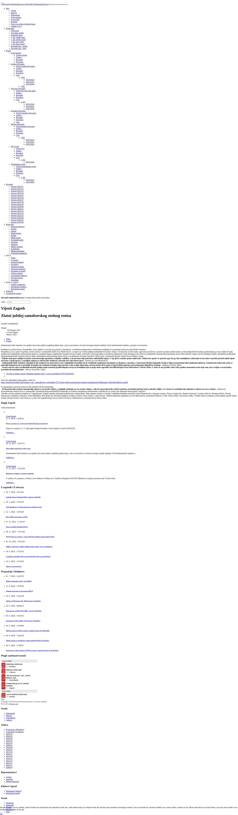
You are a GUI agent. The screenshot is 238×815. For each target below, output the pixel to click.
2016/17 (9, 754)
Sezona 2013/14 (17, 193)
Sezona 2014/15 (17, 195)
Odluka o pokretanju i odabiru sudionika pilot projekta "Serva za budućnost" (29, 546)
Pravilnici (19, 62)
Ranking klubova (17, 227)
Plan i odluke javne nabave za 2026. (17, 517)
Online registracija (18, 284)
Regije (8, 51)
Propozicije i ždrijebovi (15, 730)
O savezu (14, 260)
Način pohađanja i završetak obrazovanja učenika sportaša (24, 507)
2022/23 (9, 741)
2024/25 (9, 736)
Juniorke (14, 244)
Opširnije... (10, 433)
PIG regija (15, 146)
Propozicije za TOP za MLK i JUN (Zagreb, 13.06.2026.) (23, 621)
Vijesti (13, 11)
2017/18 (9, 752)
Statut (13, 258)
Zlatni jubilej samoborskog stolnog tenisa (18, 448)
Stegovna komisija (18, 269)
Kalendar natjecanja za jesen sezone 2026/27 (19, 591)
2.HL (23, 77)
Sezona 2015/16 (17, 198)
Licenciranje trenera (13, 293)
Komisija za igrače (18, 271)
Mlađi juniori (16, 233)
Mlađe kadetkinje (17, 251)
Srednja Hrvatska (17, 64)
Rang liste (10, 224)
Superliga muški (17, 33)
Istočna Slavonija (17, 124)
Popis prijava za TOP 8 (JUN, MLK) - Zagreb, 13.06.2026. (23, 611)
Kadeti (13, 236)
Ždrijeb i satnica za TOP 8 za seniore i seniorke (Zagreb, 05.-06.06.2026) (28, 630)
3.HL (23, 86)
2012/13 (9, 761)
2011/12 (9, 763)
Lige (17, 75)
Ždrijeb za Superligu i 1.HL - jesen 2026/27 (19, 581)
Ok (1, 814)
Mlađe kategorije (12, 781)
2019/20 (9, 747)
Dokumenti (15, 15)
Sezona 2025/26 (17, 222)
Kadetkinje (15, 249)
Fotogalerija (10, 718)
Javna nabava (16, 17)
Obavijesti (15, 31)
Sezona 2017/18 (17, 202)
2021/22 (9, 743)
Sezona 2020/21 (17, 209)
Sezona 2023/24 (17, 218)
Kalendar (9, 291)
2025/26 (9, 734)
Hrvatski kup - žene (18, 48)
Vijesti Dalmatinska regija (26, 166)
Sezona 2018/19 (17, 204)
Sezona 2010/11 (17, 187)
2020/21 (9, 745)
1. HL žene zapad (18, 44)
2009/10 (9, 767)
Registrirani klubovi (18, 287)
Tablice (19, 57)
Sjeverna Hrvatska (18, 89)
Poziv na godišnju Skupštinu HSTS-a (17, 527)
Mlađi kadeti (16, 238)
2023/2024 (30, 80)
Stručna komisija (17, 267)
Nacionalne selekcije (19, 276)
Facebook (10, 803)
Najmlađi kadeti (17, 240)
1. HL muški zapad (18, 40)
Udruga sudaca (17, 273)
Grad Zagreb (16, 53)
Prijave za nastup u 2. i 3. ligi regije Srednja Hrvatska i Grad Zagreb (27, 423)
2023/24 (9, 738)
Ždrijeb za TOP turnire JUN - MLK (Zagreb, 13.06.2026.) (23, 601)
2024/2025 (30, 82)
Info (7, 8)
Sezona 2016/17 (17, 200)
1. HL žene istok (17, 42)
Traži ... (4, 302)
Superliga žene (16, 35)
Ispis (8, 339)
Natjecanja (10, 28)
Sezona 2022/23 (17, 215)
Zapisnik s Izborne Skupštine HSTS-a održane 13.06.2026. (23, 497)
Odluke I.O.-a (16, 26)
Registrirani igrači (18, 289)
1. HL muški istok (18, 37)
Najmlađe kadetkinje (19, 253)
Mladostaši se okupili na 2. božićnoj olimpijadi (20, 473)
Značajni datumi (17, 262)
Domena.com (13, 704)
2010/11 (9, 765)
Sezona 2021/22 (17, 211)
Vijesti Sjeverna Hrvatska (26, 91)
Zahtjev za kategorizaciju (13, 566)
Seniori (13, 229)
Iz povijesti (15, 20)
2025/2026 (30, 84)
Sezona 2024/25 (17, 220)
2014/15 (9, 758)
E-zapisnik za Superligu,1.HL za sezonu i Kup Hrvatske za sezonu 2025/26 (28, 556)
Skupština (15, 280)
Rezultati (19, 60)
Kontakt (14, 22)
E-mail (8, 341)
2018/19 (9, 750)
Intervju (14, 13)
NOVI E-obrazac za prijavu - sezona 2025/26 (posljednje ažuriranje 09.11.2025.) (30, 536)
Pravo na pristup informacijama (23, 24)
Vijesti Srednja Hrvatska (25, 66)
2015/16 (9, 756)
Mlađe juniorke (17, 247)
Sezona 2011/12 (17, 189)
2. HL (23, 102)
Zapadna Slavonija (18, 111)
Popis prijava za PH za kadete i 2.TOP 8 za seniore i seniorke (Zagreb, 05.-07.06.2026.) (32, 650)
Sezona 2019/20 (17, 207)
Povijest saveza (17, 278)
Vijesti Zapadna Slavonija (26, 113)
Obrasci (9, 716)
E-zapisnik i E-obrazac (15, 732)
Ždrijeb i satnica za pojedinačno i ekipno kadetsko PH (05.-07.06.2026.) (27, 640)
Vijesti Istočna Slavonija (25, 126)
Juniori (13, 231)
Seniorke (14, 242)
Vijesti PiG (20, 149)
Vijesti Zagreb (21, 55)
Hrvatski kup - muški (19, 46)
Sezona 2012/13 (17, 191)
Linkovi (9, 720)
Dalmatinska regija (18, 164)
